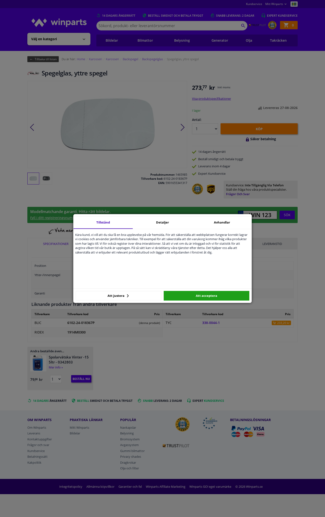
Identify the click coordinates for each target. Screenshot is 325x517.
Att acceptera (206, 295)
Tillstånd (103, 222)
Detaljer (162, 222)
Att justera (116, 295)
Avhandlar (222, 222)
